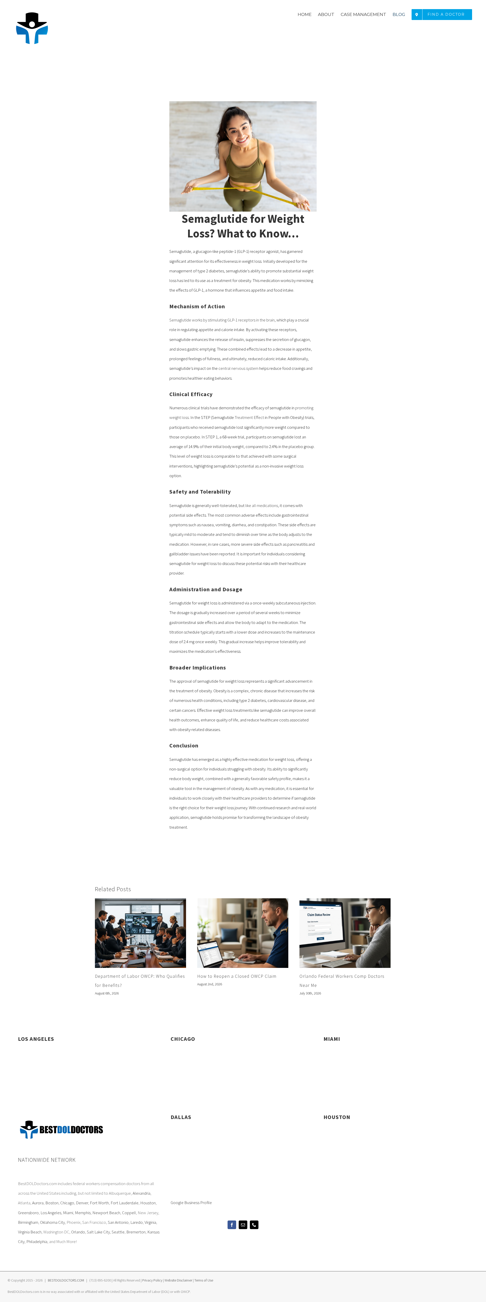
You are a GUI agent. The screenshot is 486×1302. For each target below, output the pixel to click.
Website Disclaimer (178, 1280)
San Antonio (118, 1222)
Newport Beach (106, 1212)
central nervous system (238, 368)
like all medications (261, 505)
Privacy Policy (152, 1280)
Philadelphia (36, 1241)
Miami (68, 1212)
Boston (51, 1203)
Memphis (83, 1212)
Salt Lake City (98, 1232)
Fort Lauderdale (124, 1203)
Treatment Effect (249, 417)
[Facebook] (232, 1224)
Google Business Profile (191, 1202)
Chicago (67, 1203)
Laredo (136, 1222)
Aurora (38, 1203)
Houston (148, 1203)
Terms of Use (203, 1280)
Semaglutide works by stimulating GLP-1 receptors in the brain (222, 320)
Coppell (129, 1212)
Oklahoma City (52, 1222)
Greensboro (28, 1212)
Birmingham (28, 1222)
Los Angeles (50, 1212)
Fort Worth (99, 1203)
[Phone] (254, 1224)
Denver (82, 1203)
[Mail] (243, 1224)
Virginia (150, 1222)
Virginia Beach (30, 1232)
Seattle (118, 1232)
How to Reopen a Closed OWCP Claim (236, 976)
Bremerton (136, 1232)
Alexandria (141, 1193)
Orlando (78, 1232)
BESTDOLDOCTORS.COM (66, 1280)
